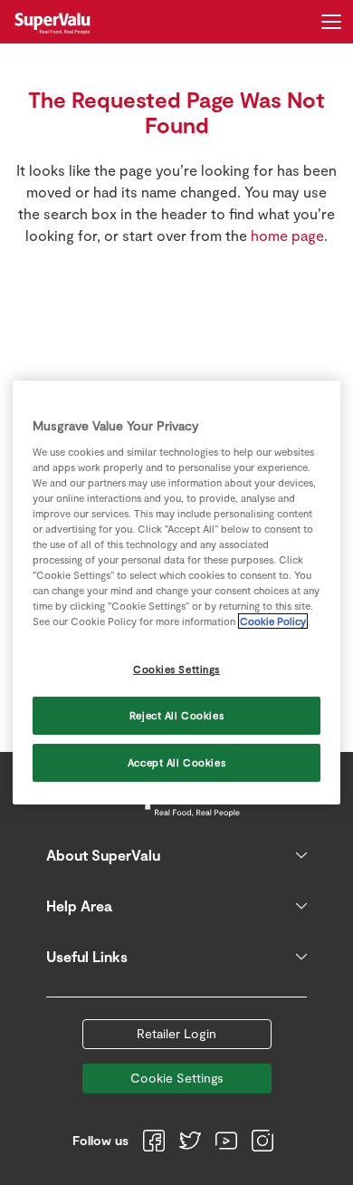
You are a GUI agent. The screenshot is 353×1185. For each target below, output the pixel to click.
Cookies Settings (176, 669)
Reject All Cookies (176, 715)
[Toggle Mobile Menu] (331, 21)
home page (287, 235)
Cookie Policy (273, 621)
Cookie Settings (177, 1077)
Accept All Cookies (176, 762)
